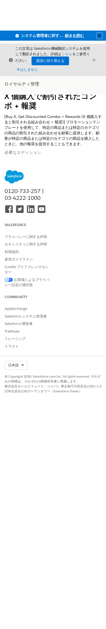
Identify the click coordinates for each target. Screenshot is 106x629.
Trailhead (12, 331)
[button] (16, 365)
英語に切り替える (50, 60)
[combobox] (16, 365)
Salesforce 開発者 (19, 323)
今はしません (27, 69)
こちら (66, 54)
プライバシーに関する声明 (26, 237)
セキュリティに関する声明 (26, 244)
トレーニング (15, 338)
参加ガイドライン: (19, 259)
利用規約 (12, 252)
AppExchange (16, 308)
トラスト (12, 346)
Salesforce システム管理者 (26, 316)
